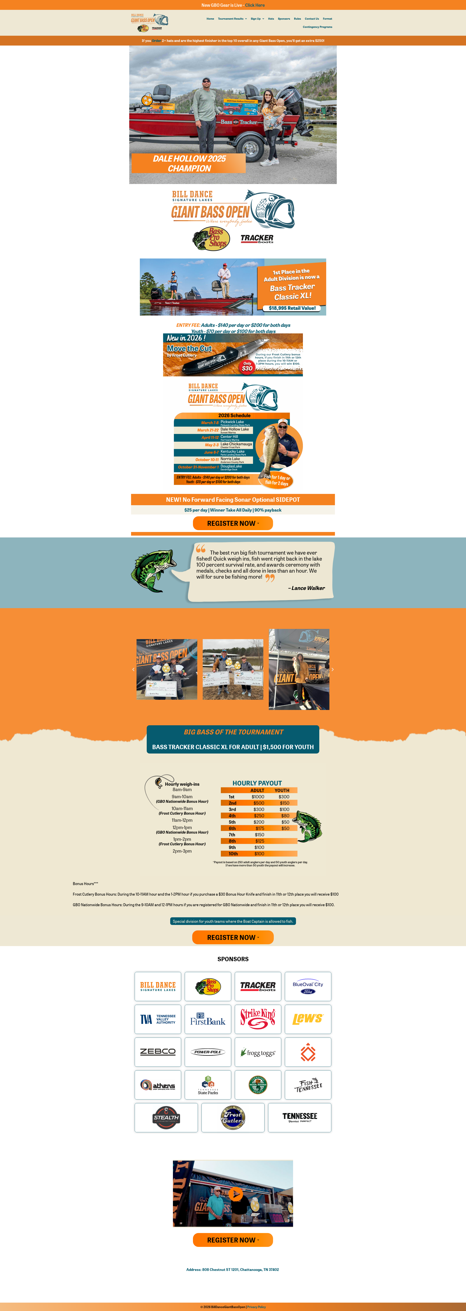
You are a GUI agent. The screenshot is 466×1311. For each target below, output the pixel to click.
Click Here (255, 5)
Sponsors (284, 18)
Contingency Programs (317, 27)
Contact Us (312, 18)
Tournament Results (230, 18)
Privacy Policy (256, 1307)
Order (156, 40)
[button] (232, 19)
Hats (271, 18)
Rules (297, 18)
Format (327, 18)
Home (210, 18)
